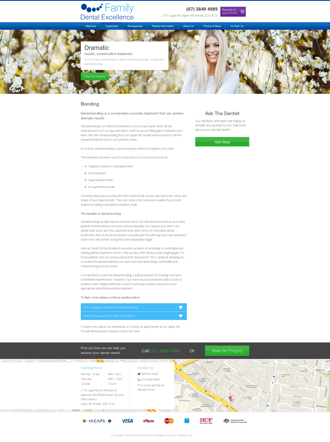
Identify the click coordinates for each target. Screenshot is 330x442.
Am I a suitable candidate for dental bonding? (111, 307)
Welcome (90, 26)
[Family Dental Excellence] (107, 5)
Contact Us (237, 26)
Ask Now (222, 141)
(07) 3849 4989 (165, 350)
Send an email (149, 373)
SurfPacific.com (185, 435)
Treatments (111, 26)
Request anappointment (230, 11)
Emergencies (135, 26)
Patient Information (163, 26)
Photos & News (212, 26)
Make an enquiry (94, 76)
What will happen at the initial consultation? (109, 316)
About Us (188, 26)
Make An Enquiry (227, 350)
